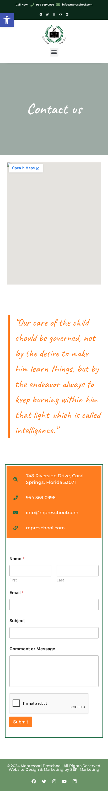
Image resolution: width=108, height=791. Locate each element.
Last (60, 580)
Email (16, 592)
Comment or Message (32, 648)
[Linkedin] (67, 14)
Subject (17, 620)
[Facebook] (41, 14)
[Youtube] (60, 14)
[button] (7, 20)
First (13, 580)
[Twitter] (47, 14)
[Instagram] (54, 14)
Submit (20, 721)
